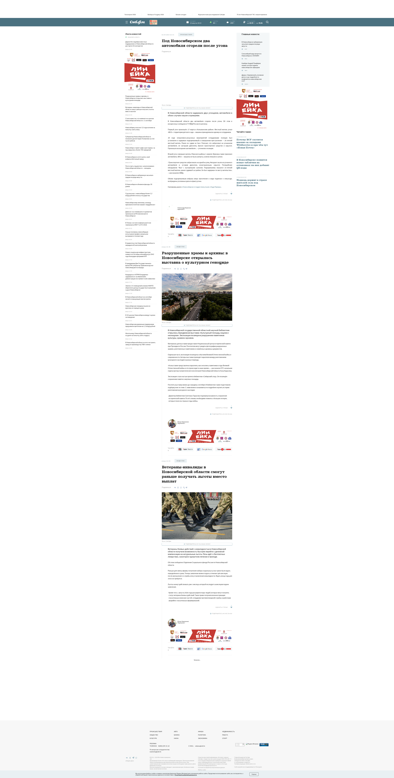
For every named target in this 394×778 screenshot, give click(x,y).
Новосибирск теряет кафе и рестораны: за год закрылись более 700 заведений (140, 149)
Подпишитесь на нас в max (222, 200)
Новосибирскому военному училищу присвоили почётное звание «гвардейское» (140, 204)
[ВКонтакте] (174, 268)
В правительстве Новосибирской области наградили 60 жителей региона (140, 244)
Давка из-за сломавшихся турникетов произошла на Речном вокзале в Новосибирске (138, 214)
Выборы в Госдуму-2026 (156, 14)
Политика (202, 735)
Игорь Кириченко (183, 422)
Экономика (202, 738)
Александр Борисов (184, 208)
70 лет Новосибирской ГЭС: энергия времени (252, 14)
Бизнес (177, 735)
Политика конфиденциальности (207, 765)
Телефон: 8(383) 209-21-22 (160, 746)
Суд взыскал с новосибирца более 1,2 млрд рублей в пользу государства (138, 194)
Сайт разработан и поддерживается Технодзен (248, 767)
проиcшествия (186, 34)
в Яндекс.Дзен (130, 761)
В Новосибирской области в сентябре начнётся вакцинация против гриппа (138, 298)
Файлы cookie (202, 770)
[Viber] (183, 268)
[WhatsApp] (180, 268)
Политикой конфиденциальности (186, 775)
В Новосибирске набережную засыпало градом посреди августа (139, 176)
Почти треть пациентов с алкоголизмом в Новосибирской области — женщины (139, 167)
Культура (153, 738)
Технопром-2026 (130, 14)
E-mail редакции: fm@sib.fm (242, 762)
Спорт (224, 738)
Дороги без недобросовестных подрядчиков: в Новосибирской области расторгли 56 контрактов (139, 44)
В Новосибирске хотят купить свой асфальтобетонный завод (137, 158)
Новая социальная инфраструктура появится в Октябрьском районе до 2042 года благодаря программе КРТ (139, 254)
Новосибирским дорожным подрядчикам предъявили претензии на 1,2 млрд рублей (140, 325)
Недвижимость (228, 731)
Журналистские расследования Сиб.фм (211, 14)
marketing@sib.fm (155, 751)
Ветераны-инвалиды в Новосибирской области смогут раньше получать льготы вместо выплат (139, 109)
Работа (225, 735)
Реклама (153, 743)
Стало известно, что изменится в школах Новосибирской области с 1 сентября (139, 119)
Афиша (200, 731)
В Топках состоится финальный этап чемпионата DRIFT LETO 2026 (138, 224)
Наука (176, 738)
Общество (154, 735)
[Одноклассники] (177, 268)
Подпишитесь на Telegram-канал (198, 108)
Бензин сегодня (181, 14)
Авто (176, 731)
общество (181, 246)
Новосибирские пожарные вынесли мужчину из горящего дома (137, 307)
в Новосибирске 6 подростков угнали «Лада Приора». (202, 187)
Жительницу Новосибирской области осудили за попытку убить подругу (138, 334)
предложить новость (134, 37)
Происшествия (156, 731)
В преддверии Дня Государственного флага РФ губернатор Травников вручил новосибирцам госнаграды (139, 265)
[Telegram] (186, 268)
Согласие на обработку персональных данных (211, 767)
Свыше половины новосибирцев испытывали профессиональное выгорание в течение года (136, 234)
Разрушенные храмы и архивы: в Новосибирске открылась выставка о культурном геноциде (138, 98)
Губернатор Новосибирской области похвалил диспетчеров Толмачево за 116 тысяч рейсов (139, 139)
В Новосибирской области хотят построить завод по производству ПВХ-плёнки (140, 343)
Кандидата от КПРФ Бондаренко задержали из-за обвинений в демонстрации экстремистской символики (140, 277)
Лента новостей (133, 34)
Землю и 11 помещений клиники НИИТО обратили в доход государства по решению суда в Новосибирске (140, 288)
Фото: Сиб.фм (166, 105)
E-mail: (197, 746)
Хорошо (254, 774)
